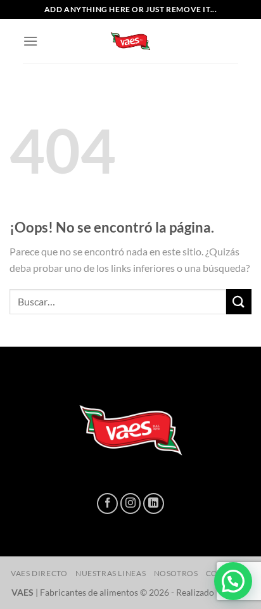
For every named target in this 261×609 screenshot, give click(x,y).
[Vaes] (130, 41)
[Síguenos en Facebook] (107, 503)
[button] (233, 581)
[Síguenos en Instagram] (130, 503)
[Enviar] (238, 301)
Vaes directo (39, 573)
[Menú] (30, 40)
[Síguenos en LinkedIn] (153, 503)
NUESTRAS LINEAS (110, 573)
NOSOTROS (176, 573)
